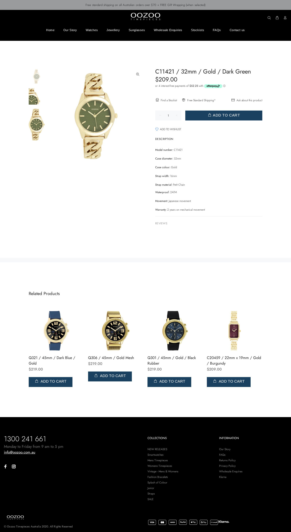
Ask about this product (249, 100)
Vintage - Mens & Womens (162, 471)
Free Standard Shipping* (201, 100)
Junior (150, 488)
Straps (151, 494)
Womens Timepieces (159, 466)
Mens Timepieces (157, 460)
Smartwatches (155, 455)
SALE (150, 499)
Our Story (224, 449)
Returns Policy (227, 460)
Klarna (222, 477)
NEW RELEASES (157, 449)
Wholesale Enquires (230, 471)
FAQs (222, 455)
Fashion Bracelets (157, 477)
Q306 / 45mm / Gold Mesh (111, 357)
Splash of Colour (157, 482)
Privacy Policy (227, 466)
